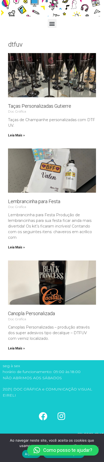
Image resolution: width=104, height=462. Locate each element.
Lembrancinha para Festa (34, 201)
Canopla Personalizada (31, 313)
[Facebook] (42, 416)
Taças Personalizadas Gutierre (39, 106)
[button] (52, 23)
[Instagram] (61, 416)
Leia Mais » (16, 135)
